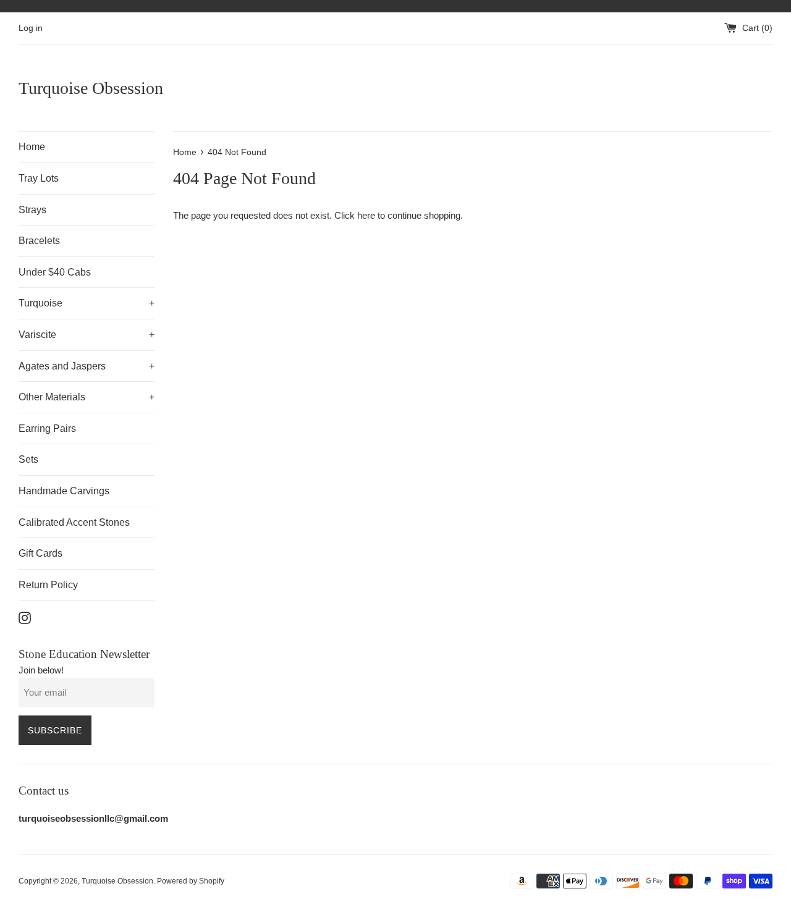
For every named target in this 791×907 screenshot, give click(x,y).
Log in (31, 28)
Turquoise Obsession (91, 88)
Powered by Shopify (190, 881)
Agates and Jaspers (86, 366)
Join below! (41, 670)
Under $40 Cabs (55, 272)
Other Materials (86, 397)
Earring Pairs (47, 428)
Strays (32, 210)
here (366, 215)
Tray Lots (39, 178)
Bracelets (39, 240)
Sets (28, 459)
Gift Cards (40, 553)
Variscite (86, 334)
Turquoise (86, 303)
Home (32, 146)
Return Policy (48, 585)
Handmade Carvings (64, 491)
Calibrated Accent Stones (74, 522)
